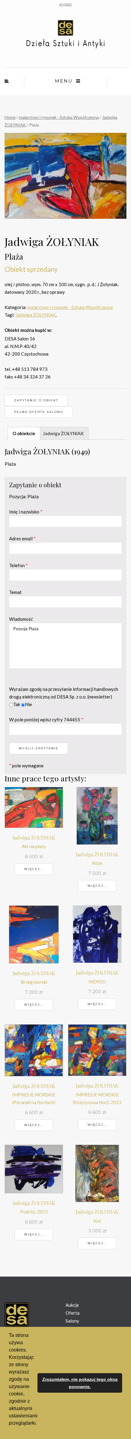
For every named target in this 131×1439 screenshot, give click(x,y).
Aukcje (72, 1305)
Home (10, 117)
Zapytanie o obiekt (36, 400)
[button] (10, 1431)
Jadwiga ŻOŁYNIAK (35, 315)
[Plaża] (65, 176)
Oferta (73, 1313)
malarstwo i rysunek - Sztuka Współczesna (59, 117)
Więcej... (34, 869)
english (65, 4)
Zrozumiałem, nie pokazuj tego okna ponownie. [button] (80, 1383)
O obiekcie (23, 433)
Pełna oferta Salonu (38, 412)
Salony (72, 1321)
